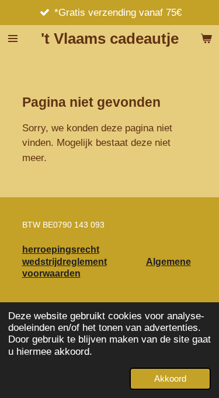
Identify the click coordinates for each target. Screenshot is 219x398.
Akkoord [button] (170, 378)
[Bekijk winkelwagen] (206, 38)
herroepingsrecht (60, 249)
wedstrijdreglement (64, 261)
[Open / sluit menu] (13, 38)
